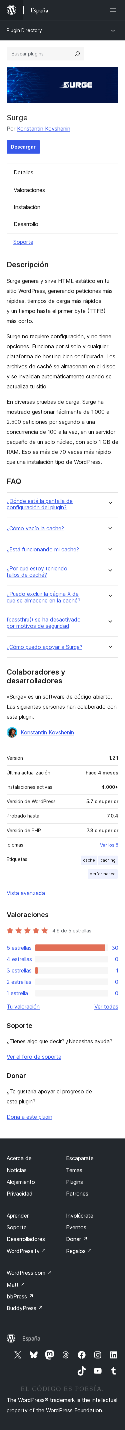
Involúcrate (79, 1215)
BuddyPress (25, 1308)
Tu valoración (23, 1006)
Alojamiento (21, 1182)
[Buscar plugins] (77, 53)
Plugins (74, 1182)
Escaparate (80, 1158)
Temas (74, 1170)
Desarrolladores (26, 1239)
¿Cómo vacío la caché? (35, 528)
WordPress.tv (26, 1251)
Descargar (23, 147)
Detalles (23, 172)
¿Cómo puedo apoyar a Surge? (44, 647)
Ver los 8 (109, 845)
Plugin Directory (24, 30)
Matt (16, 1284)
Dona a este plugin (29, 1116)
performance (103, 873)
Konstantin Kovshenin (43, 128)
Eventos (76, 1227)
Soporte (23, 241)
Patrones (77, 1193)
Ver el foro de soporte (34, 1056)
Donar (77, 1239)
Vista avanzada (26, 893)
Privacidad (20, 1193)
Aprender (18, 1215)
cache (89, 860)
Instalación (27, 207)
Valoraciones (29, 190)
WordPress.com (29, 1272)
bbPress (20, 1296)
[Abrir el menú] (114, 10)
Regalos (79, 1251)
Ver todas (106, 1006)
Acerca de (19, 1158)
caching (108, 860)
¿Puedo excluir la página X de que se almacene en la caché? (43, 597)
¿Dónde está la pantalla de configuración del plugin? (40, 504)
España (31, 1338)
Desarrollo (26, 224)
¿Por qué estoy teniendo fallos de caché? (37, 571)
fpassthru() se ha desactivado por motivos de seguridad (44, 622)
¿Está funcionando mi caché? (43, 549)
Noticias (17, 1170)
